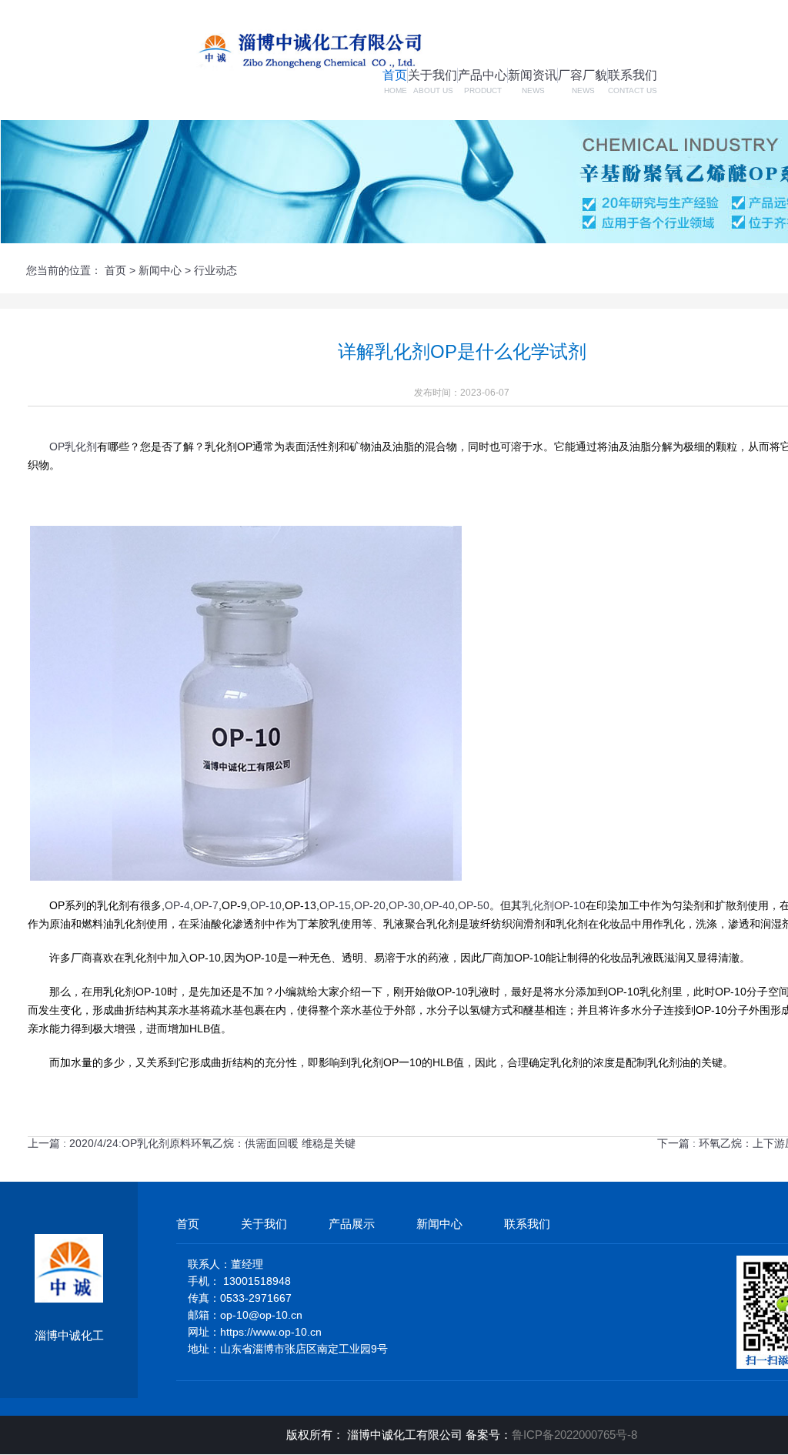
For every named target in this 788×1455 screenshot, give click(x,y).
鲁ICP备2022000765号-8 (574, 1434)
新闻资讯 (532, 75)
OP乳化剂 (73, 446)
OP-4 (177, 905)
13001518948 (257, 1281)
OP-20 (370, 905)
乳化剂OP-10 (554, 905)
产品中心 (482, 75)
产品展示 (352, 1223)
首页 (394, 75)
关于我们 (432, 75)
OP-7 (206, 905)
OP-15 (335, 905)
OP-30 (404, 905)
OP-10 (266, 905)
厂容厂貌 (582, 75)
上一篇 (192, 1143)
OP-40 (439, 905)
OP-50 (473, 905)
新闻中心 (160, 270)
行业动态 (215, 270)
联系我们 (632, 75)
